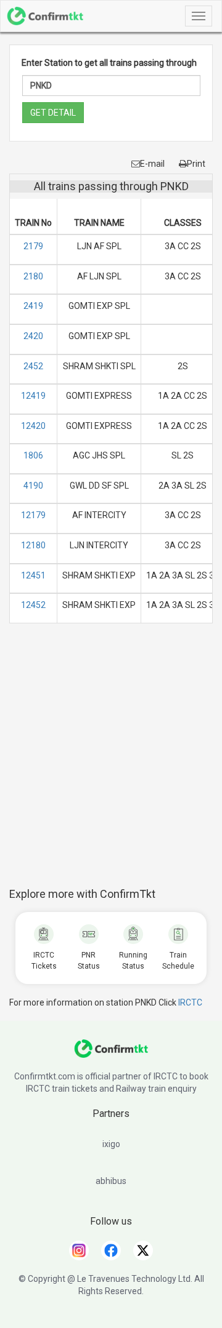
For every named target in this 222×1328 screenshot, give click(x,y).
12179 (33, 515)
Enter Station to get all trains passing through (109, 63)
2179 (33, 246)
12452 (33, 605)
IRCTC (190, 1002)
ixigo (111, 1144)
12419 (33, 396)
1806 (33, 455)
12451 (33, 575)
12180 (33, 545)
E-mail (152, 164)
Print (196, 164)
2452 (33, 366)
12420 (33, 426)
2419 (33, 306)
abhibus (111, 1181)
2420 (33, 336)
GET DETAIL (53, 113)
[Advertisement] (111, 762)
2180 (33, 276)
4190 (33, 485)
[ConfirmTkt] (111, 1054)
